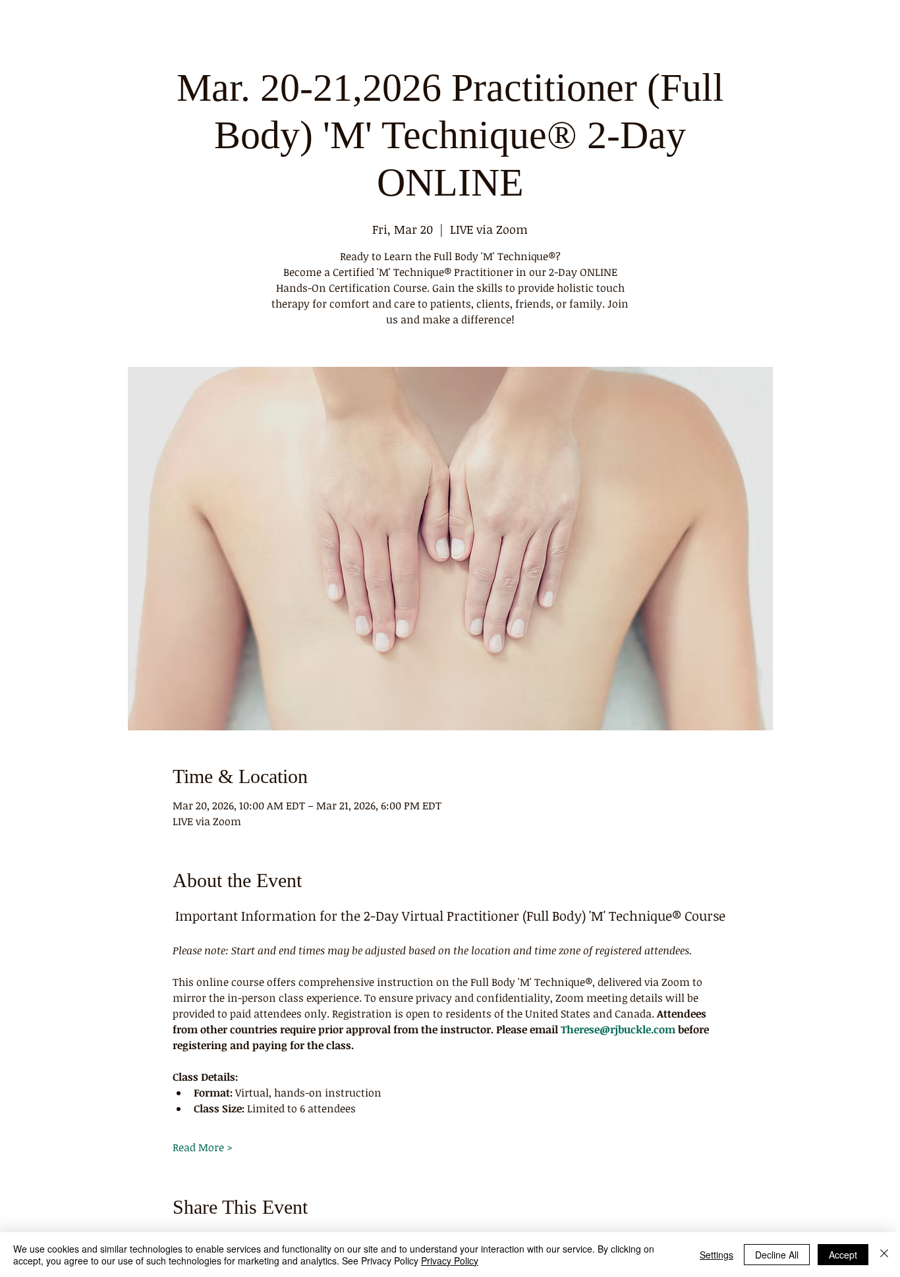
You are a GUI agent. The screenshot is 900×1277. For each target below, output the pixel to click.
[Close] (884, 1254)
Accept (843, 1254)
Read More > (203, 1147)
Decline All (777, 1254)
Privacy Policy (449, 1260)
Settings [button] (716, 1254)
